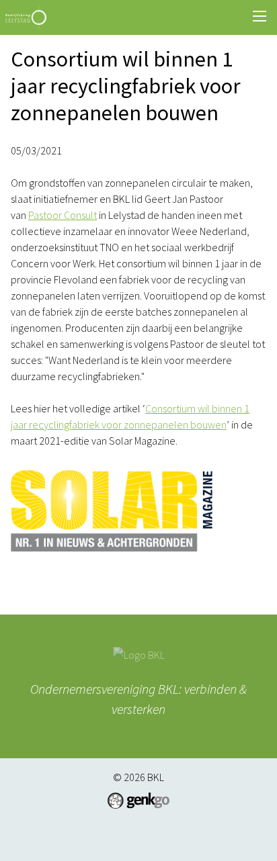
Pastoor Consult (62, 215)
